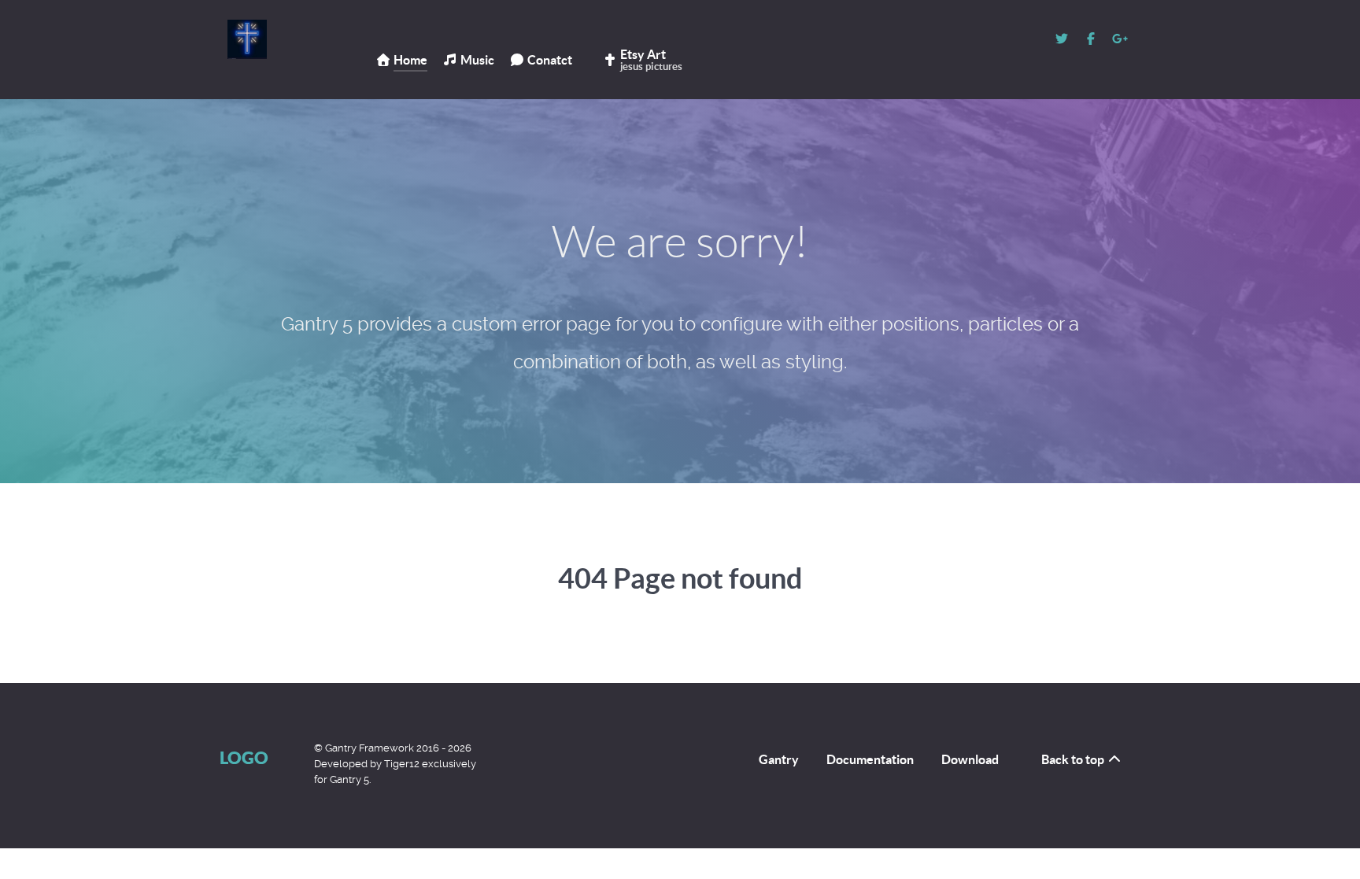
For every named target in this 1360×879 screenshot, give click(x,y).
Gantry (779, 759)
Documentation (870, 759)
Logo (244, 757)
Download (970, 759)
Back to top (1074, 759)
